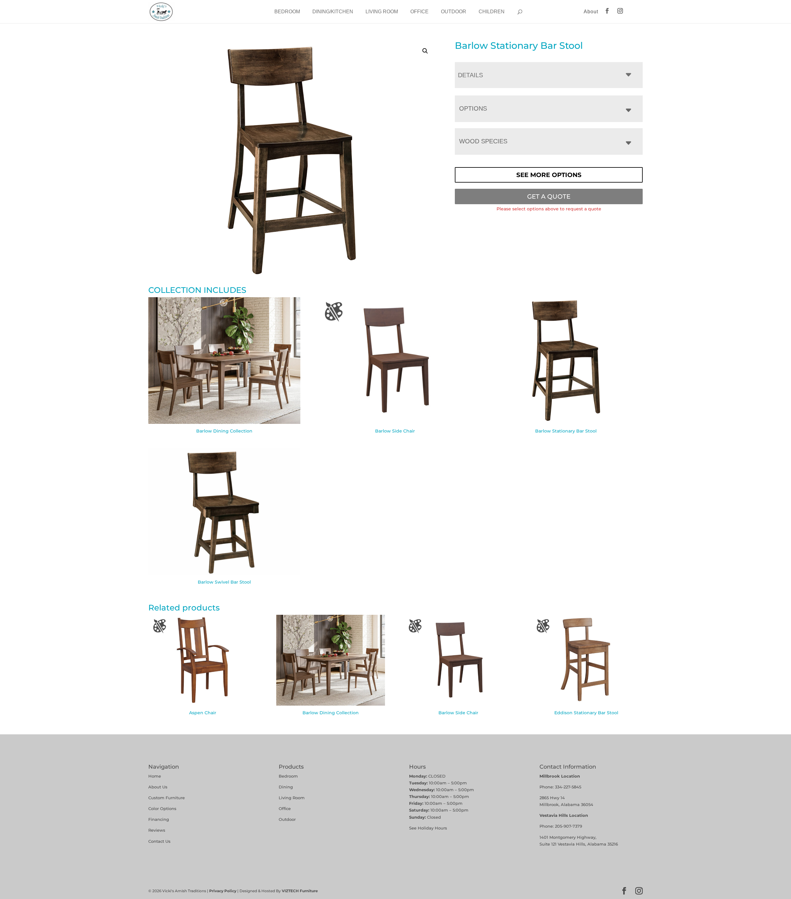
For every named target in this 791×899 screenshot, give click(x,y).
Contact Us (159, 841)
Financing (158, 819)
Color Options (162, 808)
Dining (286, 786)
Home (154, 776)
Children (492, 11)
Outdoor (453, 11)
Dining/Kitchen (332, 11)
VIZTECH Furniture (300, 890)
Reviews (156, 830)
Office (419, 11)
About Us (157, 786)
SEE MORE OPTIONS (549, 175)
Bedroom (287, 11)
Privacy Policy (222, 890)
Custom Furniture (166, 797)
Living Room (382, 11)
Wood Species (483, 141)
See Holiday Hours (428, 827)
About (591, 11)
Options (473, 108)
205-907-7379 (568, 826)
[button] (425, 51)
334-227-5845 (568, 786)
